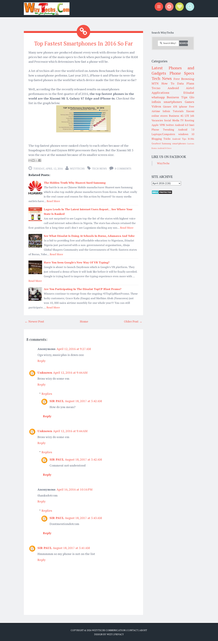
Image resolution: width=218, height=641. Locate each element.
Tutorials (178, 111)
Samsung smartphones (174, 143)
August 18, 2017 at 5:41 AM (71, 548)
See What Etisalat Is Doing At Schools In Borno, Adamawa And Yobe (89, 236)
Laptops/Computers (163, 134)
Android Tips (179, 138)
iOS (175, 106)
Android (173, 88)
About (143, 630)
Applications (160, 92)
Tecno (156, 88)
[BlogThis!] (33, 160)
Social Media (171, 120)
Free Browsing (184, 79)
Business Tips (177, 97)
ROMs (191, 138)
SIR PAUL (57, 401)
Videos (156, 106)
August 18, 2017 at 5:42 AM (83, 401)
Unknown (44, 372)
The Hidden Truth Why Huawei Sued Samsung (75, 183)
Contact (132, 630)
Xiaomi (190, 111)
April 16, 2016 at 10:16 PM (74, 489)
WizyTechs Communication (109, 630)
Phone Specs (181, 73)
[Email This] (30, 160)
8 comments (123, 168)
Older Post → (133, 321)
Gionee (167, 106)
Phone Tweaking (163, 129)
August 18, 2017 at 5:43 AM (83, 518)
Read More (53, 201)
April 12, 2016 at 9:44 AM (70, 372)
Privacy (119, 634)
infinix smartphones (167, 102)
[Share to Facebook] (39, 160)
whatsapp (158, 97)
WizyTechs (77, 168)
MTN (155, 83)
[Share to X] (36, 160)
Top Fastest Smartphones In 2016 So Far (83, 43)
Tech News (99, 168)
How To (167, 83)
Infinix (166, 111)
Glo (191, 97)
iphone (183, 106)
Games (189, 102)
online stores (160, 115)
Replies (47, 394)
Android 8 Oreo (164, 148)
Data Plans (185, 83)
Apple (155, 125)
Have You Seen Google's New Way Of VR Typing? (77, 262)
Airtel (190, 88)
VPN (162, 125)
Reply (41, 361)
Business (174, 115)
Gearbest (156, 143)
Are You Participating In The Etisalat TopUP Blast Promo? (82, 289)
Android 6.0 (181, 125)
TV (182, 120)
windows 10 (186, 134)
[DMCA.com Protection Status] (162, 193)
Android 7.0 (186, 129)
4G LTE (184, 115)
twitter (170, 125)
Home (84, 321)
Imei (191, 125)
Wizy (110, 634)
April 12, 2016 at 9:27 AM (74, 349)
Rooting (189, 120)
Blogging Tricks (161, 138)
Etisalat (188, 92)
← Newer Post (34, 321)
